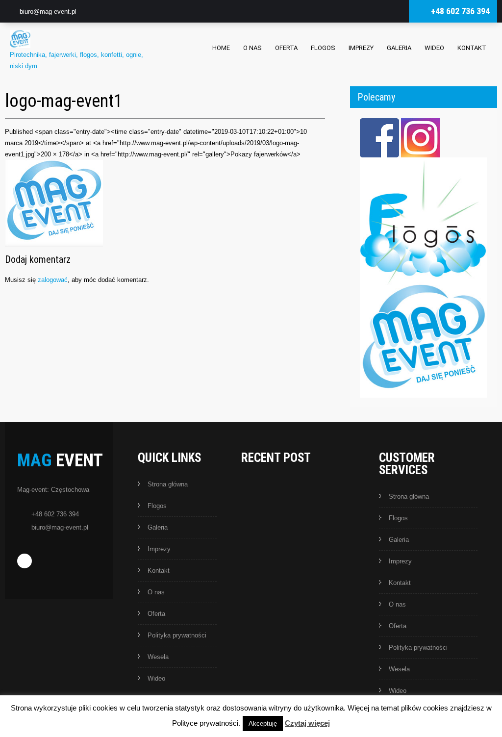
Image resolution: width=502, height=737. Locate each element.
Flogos (323, 47)
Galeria (399, 47)
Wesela (158, 657)
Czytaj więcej (307, 723)
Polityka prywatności (177, 635)
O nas (252, 47)
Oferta (286, 47)
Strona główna (168, 484)
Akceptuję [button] (263, 723)
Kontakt (471, 47)
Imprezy (361, 47)
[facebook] (24, 561)
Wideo (434, 47)
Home (221, 47)
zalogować (53, 279)
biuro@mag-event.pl (48, 11)
